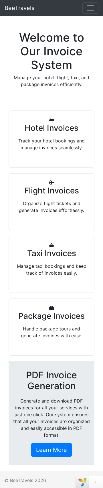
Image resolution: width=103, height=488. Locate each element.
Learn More (51, 449)
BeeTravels (19, 8)
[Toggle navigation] (90, 8)
